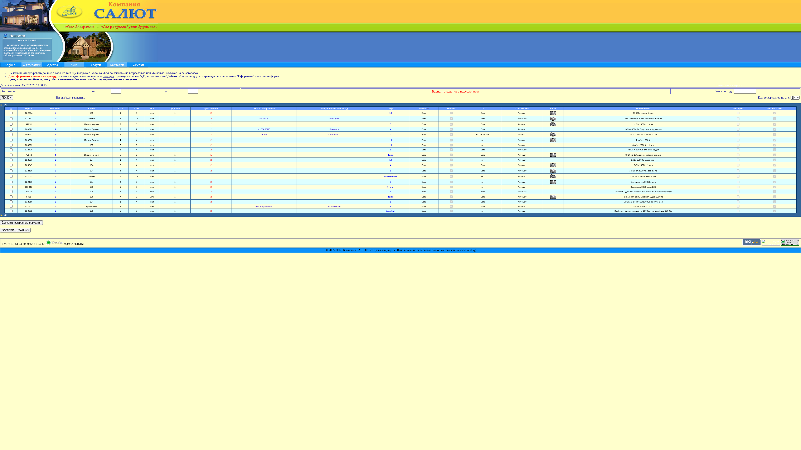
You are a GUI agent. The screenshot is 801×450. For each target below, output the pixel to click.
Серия (91, 108)
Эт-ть (136, 108)
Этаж (120, 108)
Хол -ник (451, 108)
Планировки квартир (728, 85)
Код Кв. (29, 108)
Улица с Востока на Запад (334, 108)
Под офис (738, 108)
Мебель (423, 109)
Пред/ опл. (175, 108)
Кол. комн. (55, 108)
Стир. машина (522, 108)
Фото (553, 108)
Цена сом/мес (211, 108)
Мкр (391, 108)
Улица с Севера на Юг (263, 108)
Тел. (152, 108)
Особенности (643, 108)
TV (482, 108)
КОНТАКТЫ (27, 55)
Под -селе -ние (774, 108)
